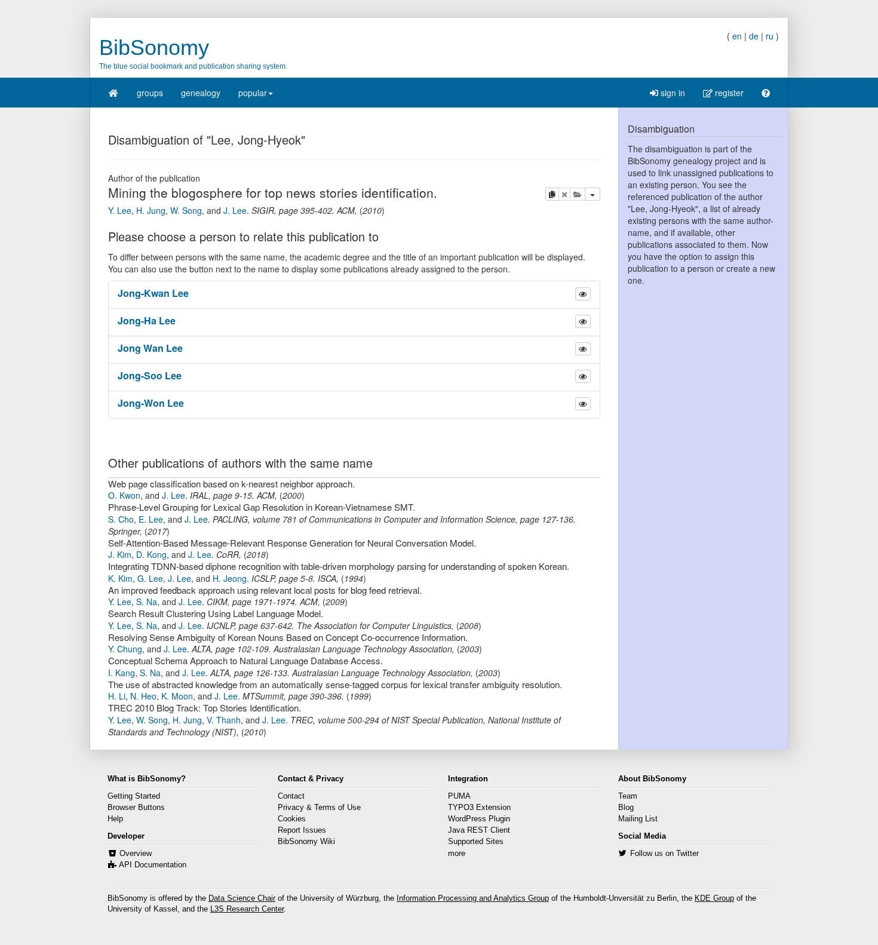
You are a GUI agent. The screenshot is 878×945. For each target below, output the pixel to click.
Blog (626, 807)
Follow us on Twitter (664, 853)
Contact (291, 796)
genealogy (200, 93)
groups (150, 93)
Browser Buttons (136, 807)
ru (769, 36)
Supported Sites (476, 841)
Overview (135, 853)
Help (115, 819)
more (456, 853)
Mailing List (638, 819)
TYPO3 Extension (479, 807)
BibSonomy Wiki (306, 841)
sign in (671, 93)
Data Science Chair (241, 898)
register (728, 93)
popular (252, 93)
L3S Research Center (247, 909)
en (737, 36)
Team (627, 796)
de (754, 36)
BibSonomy (154, 47)
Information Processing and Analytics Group (473, 898)
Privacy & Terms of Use (319, 807)
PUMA (459, 796)
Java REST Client (479, 830)
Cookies (292, 819)
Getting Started (134, 796)
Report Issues (302, 830)
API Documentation (152, 865)
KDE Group (714, 898)
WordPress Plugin (479, 819)
